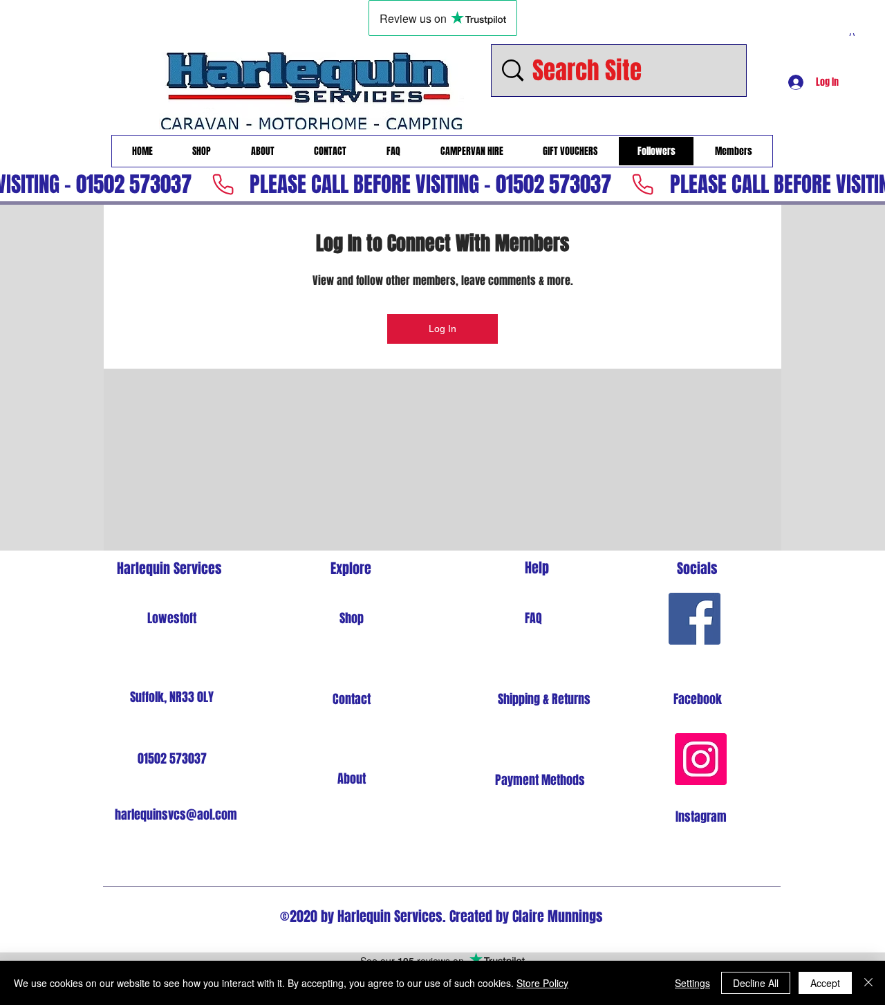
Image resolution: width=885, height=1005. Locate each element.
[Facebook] (694, 619)
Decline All (756, 983)
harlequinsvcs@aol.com (176, 815)
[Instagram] (701, 759)
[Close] (868, 983)
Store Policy (542, 983)
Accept (825, 983)
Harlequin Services (169, 568)
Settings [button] (692, 983)
